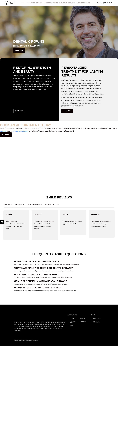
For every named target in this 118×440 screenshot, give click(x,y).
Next (117, 225)
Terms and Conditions (96, 322)
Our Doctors (30, 3)
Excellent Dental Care (52, 204)
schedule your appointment (20, 131)
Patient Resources (83, 3)
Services (82, 318)
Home (72, 318)
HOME (22, 3)
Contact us (3, 131)
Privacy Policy (97, 318)
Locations (71, 3)
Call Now (104, 3)
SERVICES (39, 3)
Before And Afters (51, 3)
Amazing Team (19, 204)
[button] (2, 222)
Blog (71, 325)
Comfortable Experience (34, 204)
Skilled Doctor (8, 204)
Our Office (63, 3)
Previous (1, 225)
